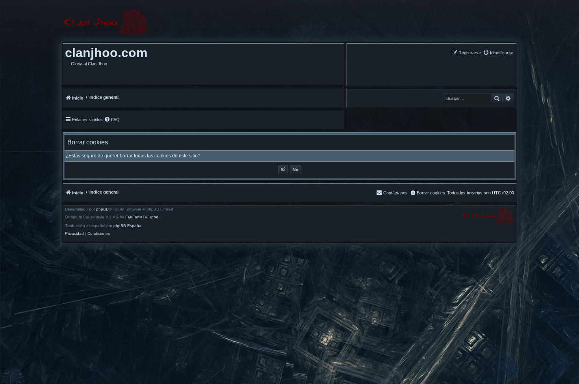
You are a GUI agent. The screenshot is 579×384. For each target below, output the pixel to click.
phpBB (102, 209)
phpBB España (127, 226)
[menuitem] (498, 52)
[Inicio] (106, 23)
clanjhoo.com (106, 53)
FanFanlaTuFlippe (141, 217)
